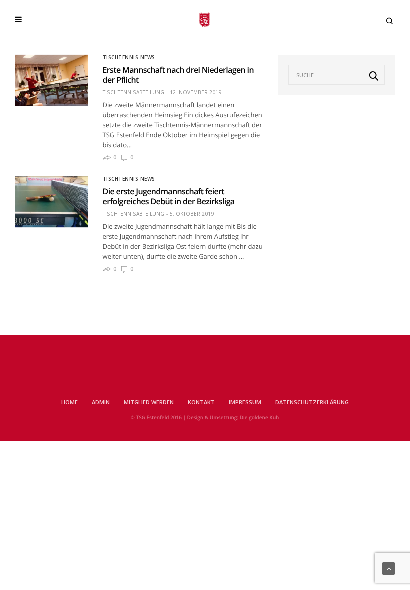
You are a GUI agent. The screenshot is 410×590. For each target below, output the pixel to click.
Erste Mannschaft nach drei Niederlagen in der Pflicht (178, 75)
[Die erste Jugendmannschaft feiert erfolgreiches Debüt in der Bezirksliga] (51, 202)
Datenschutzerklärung (312, 402)
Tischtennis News (129, 57)
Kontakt (201, 402)
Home (70, 402)
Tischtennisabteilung (133, 92)
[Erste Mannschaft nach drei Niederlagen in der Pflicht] (51, 80)
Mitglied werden (149, 402)
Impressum (245, 402)
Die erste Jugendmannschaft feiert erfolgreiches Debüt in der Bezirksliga (169, 196)
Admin (101, 402)
